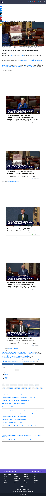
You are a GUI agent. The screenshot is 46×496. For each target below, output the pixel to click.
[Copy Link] (1, 25)
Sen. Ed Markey (32, 66)
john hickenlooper (10, 388)
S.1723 (23, 55)
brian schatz (20, 385)
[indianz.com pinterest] (42, 2)
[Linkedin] (1, 12)
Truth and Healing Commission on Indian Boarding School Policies (27, 59)
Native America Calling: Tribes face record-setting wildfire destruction (15, 400)
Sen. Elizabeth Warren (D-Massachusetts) (15, 126)
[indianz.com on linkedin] (41, 471)
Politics (5, 378)
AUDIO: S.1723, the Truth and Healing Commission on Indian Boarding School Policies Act (18, 352)
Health (15, 482)
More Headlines (5, 443)
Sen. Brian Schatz (6, 68)
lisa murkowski (17, 388)
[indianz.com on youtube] (35, 2)
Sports (35, 478)
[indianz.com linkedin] (38, 2)
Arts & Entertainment (7, 474)
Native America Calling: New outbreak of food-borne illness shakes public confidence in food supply (20, 426)
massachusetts (24, 388)
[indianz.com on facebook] (31, 471)
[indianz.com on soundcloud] (34, 471)
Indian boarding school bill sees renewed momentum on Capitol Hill (14, 357)
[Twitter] (1, 16)
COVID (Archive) (18, 2)
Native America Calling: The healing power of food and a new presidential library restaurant (19, 440)
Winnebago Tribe (26, 489)
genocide (36, 385)
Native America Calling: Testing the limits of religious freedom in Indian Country (17, 413)
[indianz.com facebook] (28, 2)
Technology (36, 480)
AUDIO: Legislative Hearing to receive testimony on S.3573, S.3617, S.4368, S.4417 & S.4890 (18, 429)
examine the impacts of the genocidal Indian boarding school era (22, 61)
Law (5, 376)
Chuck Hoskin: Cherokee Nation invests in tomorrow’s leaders (13, 407)
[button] (23, 34)
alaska (7, 385)
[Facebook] (1, 7)
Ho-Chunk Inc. (33, 488)
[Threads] (1, 14)
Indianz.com (25, 494)
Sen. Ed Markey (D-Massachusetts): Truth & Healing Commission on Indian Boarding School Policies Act (20, 284)
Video (5, 380)
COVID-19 (5, 482)
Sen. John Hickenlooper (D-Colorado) (14, 237)
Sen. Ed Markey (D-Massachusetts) (14, 293)
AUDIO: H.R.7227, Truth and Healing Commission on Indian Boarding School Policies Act (18, 361)
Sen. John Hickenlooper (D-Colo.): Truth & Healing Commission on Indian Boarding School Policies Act (20, 228)
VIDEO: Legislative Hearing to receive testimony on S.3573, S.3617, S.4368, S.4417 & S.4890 (18, 432)
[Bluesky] (1, 9)
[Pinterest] (1, 18)
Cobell (5, 480)
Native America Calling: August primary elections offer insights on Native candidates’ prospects (20, 410)
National (6, 377)
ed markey (31, 385)
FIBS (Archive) (12, 2)
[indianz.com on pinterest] (38, 471)
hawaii (4, 388)
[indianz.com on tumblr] (40, 2)
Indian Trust (26, 476)
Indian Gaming (26, 474)
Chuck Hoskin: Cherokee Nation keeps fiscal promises (12, 422)
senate (37, 388)
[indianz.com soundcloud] (33, 2)
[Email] (1, 23)
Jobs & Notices (26, 478)
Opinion (35, 474)
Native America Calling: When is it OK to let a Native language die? (14, 416)
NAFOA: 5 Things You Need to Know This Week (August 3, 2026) (14, 419)
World (35, 482)
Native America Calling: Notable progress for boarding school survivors (15, 356)
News (5, 2)
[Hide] (0, 27)
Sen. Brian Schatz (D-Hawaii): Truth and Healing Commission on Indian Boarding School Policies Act (20, 339)
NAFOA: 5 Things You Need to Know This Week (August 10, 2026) (14, 403)
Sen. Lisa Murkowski (28, 65)
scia (33, 388)
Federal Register (16, 480)
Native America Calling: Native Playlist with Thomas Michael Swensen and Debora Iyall (18, 397)
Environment (16, 476)
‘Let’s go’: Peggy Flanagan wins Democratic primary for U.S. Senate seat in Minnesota (18, 394)
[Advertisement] (23, 12)
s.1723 (29, 388)
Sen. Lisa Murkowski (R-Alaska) (13, 181)
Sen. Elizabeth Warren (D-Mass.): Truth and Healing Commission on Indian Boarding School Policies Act (20, 117)
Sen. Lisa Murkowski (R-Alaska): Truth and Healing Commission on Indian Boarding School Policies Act (20, 172)
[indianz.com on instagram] (37, 471)
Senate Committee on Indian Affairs (8, 66)
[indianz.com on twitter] (32, 471)
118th (3, 385)
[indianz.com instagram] (37, 2)
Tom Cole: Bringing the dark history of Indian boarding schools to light (15, 355)
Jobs (8, 2)
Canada (5, 478)
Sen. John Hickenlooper (20, 66)
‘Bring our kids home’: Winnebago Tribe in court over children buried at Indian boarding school (19, 353)
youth (41, 388)
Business (5, 476)
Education (6, 374)
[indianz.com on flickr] (44, 2)
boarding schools (13, 385)
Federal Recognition (17, 478)
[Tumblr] (1, 21)
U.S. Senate (12, 55)
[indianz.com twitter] (30, 2)
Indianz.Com (4, 21)
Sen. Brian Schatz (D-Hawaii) (13, 348)
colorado (26, 385)
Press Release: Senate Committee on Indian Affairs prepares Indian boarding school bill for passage (20, 359)
